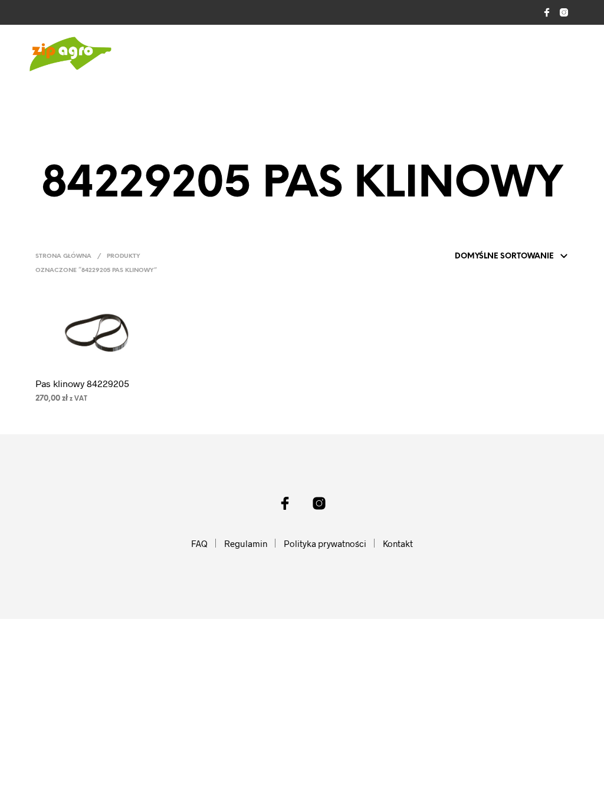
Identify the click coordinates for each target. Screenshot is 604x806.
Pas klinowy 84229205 (82, 383)
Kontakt (398, 543)
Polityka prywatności (325, 543)
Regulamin (245, 543)
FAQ (199, 543)
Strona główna (63, 256)
